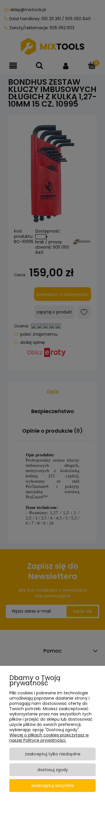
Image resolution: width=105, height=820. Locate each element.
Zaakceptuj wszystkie (52, 785)
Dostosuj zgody (52, 770)
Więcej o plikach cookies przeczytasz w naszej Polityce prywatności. (49, 737)
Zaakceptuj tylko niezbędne (52, 754)
